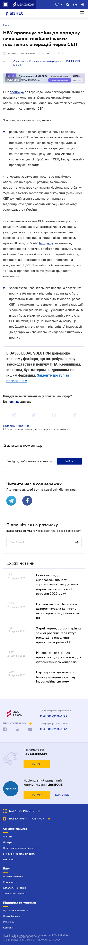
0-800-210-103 (53, 716)
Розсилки (8, 922)
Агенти (7, 836)
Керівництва (10, 882)
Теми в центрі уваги (15, 893)
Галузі (7, 25)
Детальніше (62, 795)
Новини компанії (13, 876)
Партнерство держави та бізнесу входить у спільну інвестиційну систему (56, 676)
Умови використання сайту (19, 853)
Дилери (7, 842)
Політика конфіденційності (19, 848)
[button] (5, 4)
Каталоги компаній (14, 887)
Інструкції (46, 243)
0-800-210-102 (53, 729)
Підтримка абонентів (15, 910)
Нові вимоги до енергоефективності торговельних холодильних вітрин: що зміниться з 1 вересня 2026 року (57, 584)
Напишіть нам (11, 916)
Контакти (8, 927)
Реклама (8, 859)
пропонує (17, 92)
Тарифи (37, 764)
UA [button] (57, 4)
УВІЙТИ (69, 461)
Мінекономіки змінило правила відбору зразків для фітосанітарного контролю (58, 657)
